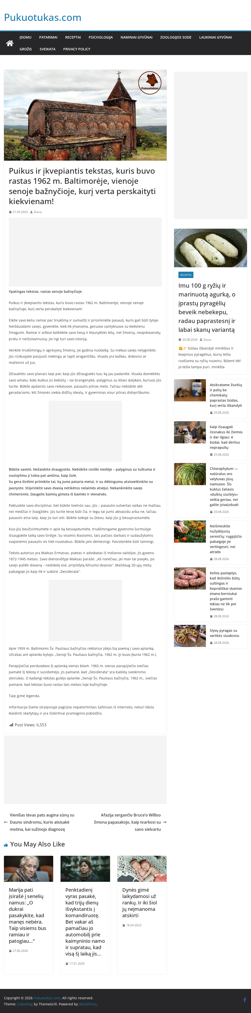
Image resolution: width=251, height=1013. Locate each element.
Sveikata (47, 49)
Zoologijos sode (175, 37)
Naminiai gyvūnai (136, 37)
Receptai (73, 37)
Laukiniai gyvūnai (215, 37)
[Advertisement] (85, 252)
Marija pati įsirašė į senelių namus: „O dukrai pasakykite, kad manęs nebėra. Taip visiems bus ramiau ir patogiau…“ (27, 915)
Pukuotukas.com (43, 17)
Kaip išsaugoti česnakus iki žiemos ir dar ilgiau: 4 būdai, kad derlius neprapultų (226, 437)
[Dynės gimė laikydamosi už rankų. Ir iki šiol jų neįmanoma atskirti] (142, 859)
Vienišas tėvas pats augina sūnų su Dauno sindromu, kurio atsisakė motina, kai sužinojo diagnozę (42, 822)
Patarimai (48, 37)
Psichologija (101, 37)
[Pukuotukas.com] (10, 43)
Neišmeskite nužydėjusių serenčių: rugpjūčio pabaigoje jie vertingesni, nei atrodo (226, 539)
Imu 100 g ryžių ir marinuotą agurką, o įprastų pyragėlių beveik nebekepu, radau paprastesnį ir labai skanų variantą (207, 307)
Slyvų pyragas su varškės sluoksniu (224, 633)
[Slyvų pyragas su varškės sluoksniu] (190, 636)
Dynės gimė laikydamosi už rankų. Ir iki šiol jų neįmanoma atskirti (139, 902)
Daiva (38, 212)
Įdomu (25, 37)
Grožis (26, 49)
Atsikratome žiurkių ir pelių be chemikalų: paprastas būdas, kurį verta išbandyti (226, 395)
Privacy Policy (76, 49)
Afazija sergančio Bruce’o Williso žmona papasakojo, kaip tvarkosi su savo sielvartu (127, 822)
